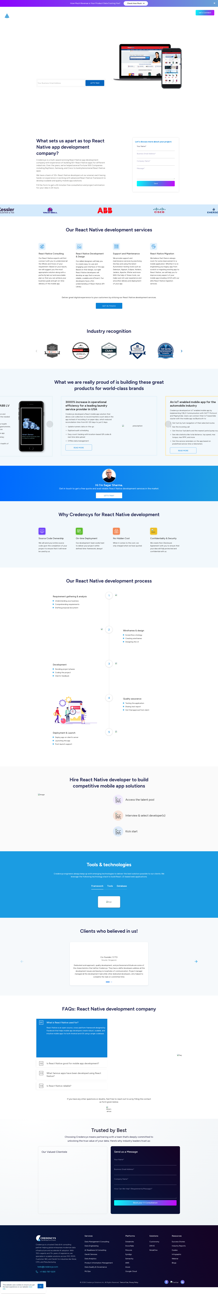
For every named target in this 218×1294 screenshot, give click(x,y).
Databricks (129, 1242)
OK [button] (40, 1286)
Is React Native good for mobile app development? (69, 1063)
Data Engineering (91, 1246)
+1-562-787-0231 (47, 1271)
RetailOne (153, 1250)
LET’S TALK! (109, 495)
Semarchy (129, 1259)
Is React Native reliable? (55, 1085)
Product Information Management (99, 1263)
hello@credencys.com (47, 1267)
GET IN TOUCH (109, 306)
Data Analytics (90, 1259)
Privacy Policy (133, 1282)
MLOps (88, 1271)
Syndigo (128, 1254)
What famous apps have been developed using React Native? (70, 1074)
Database (122, 886)
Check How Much (134, 3)
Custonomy (154, 1242)
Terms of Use (124, 1282)
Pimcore (128, 1250)
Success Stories (178, 1242)
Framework (97, 886)
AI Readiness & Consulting (95, 1250)
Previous (36, 351)
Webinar (175, 1259)
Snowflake (129, 1246)
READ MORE (79, 448)
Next (182, 351)
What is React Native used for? (59, 1022)
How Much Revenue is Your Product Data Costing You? (95, 3)
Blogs (174, 1263)
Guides (175, 1250)
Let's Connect (205, 12)
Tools (110, 886)
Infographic (176, 1254)
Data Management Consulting (97, 1242)
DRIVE (152, 1246)
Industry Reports (179, 1246)
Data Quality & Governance (96, 1267)
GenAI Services (91, 1254)
